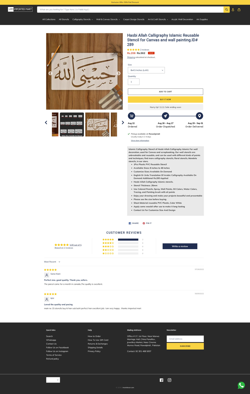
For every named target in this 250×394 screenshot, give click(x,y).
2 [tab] (73, 139)
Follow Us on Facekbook (57, 347)
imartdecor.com (128, 387)
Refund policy (52, 358)
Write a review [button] (180, 246)
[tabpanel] (97, 124)
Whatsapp (51, 340)
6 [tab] (91, 139)
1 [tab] (69, 139)
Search (49, 336)
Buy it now (165, 100)
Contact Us (51, 343)
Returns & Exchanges (98, 343)
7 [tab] (95, 139)
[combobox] (133, 9)
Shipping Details (95, 347)
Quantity (132, 76)
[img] (50, 269)
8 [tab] (99, 139)
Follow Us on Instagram (57, 351)
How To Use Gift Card (98, 340)
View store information (140, 140)
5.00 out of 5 (75, 245)
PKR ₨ (52, 380)
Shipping (131, 57)
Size (130, 64)
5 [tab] (86, 139)
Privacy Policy (94, 351)
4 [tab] (82, 139)
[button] (133, 49)
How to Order (94, 336)
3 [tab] (78, 139)
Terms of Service (54, 355)
